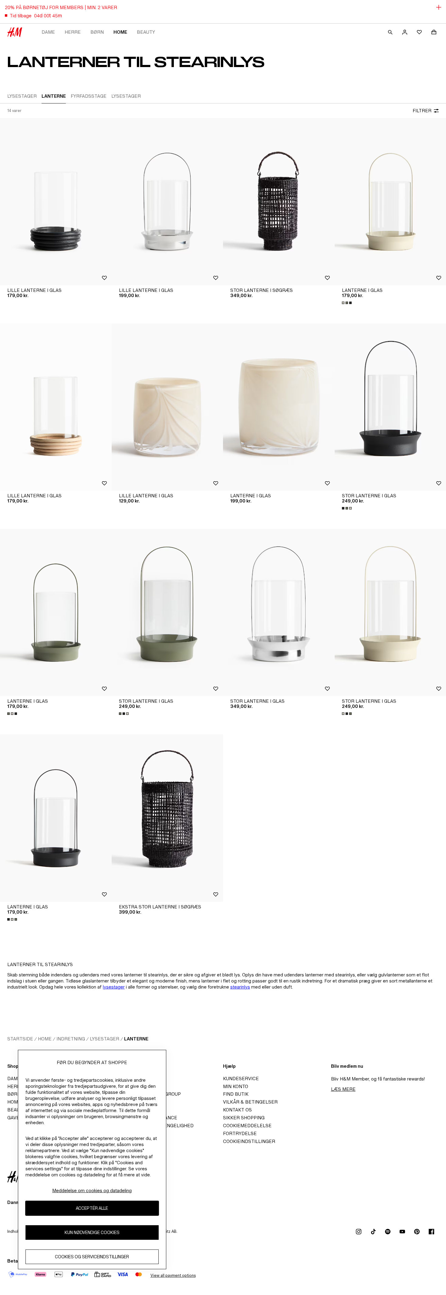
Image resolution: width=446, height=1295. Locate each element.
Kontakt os (237, 1109)
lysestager (114, 986)
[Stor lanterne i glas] (167, 612)
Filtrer (422, 110)
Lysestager (104, 1038)
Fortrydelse (240, 1133)
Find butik (235, 1094)
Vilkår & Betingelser (250, 1101)
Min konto (235, 1086)
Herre (73, 32)
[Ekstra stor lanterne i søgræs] (167, 817)
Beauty (146, 32)
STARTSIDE (20, 1038)
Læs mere (343, 1089)
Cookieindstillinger (249, 1141)
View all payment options (173, 1275)
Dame (48, 32)
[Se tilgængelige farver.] (347, 302)
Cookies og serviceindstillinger (92, 1256)
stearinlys (240, 986)
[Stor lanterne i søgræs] (279, 201)
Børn (97, 32)
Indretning (70, 1038)
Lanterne (136, 1038)
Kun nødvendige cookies (92, 1232)
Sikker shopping (244, 1117)
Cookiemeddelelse (247, 1125)
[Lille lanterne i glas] (56, 201)
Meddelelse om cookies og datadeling (92, 1190)
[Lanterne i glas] (279, 407)
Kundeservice (241, 1078)
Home (120, 32)
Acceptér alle (92, 1208)
